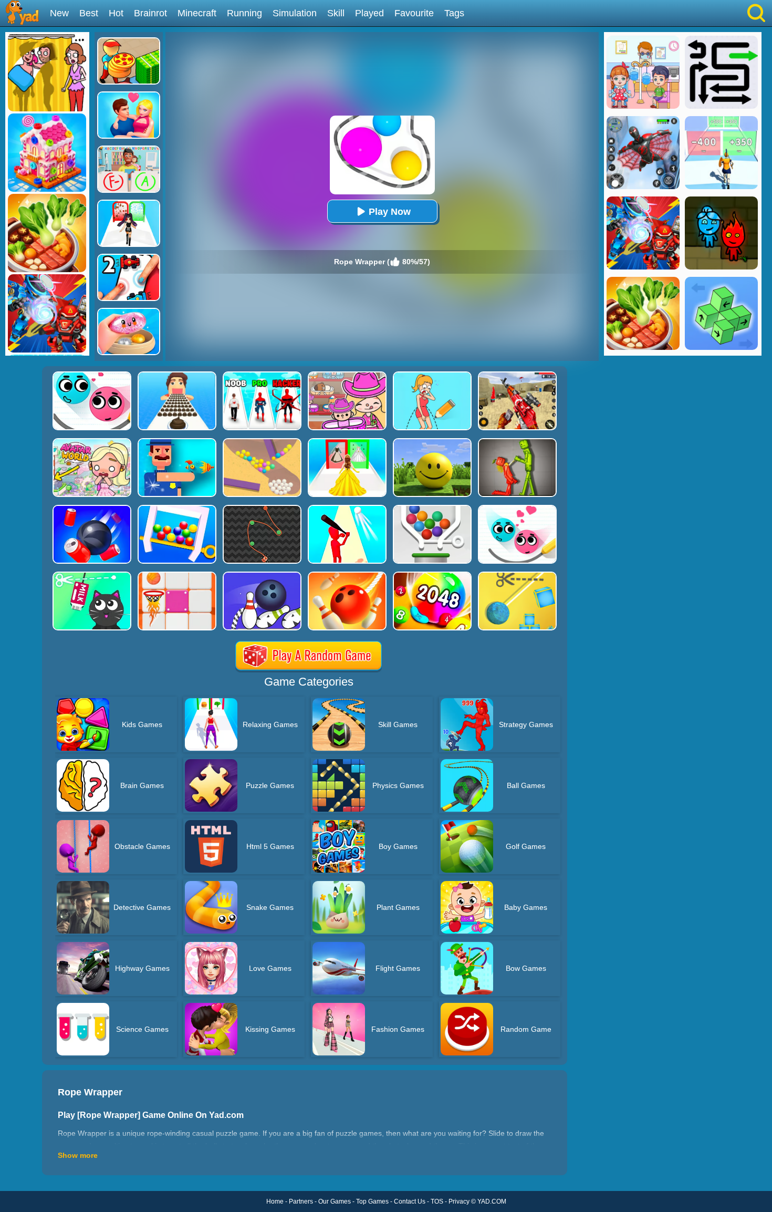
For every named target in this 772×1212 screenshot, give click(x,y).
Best (88, 13)
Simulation (295, 13)
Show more (78, 1155)
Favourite (414, 13)
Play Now (390, 211)
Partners (301, 1201)
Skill (336, 13)
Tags (454, 13)
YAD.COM (491, 1201)
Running (244, 13)
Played (369, 13)
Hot (116, 13)
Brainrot (150, 13)
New (59, 13)
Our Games (334, 1201)
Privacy (459, 1201)
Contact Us (409, 1201)
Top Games (372, 1201)
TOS (437, 1201)
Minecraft (197, 13)
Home (275, 1201)
